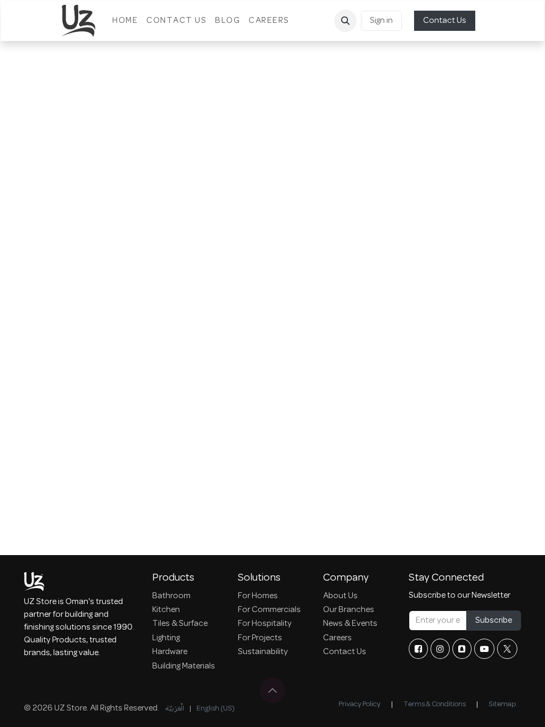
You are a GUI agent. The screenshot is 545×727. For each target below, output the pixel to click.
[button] (345, 21)
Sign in (381, 21)
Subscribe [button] (493, 620)
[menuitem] (125, 20)
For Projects (260, 638)
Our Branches (348, 610)
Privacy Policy (359, 704)
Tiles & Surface (180, 624)
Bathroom (171, 596)
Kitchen (166, 610)
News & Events (350, 624)
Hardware (169, 652)
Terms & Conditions (434, 704)
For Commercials (269, 610)
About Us (340, 596)
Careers (337, 638)
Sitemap (502, 704)
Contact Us (444, 21)
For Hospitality (265, 624)
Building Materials (183, 666)
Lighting (166, 638)
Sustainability (263, 652)
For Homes (258, 596)
